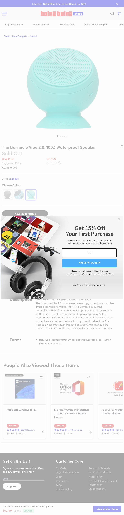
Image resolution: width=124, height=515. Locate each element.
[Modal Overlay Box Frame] (62, 257)
